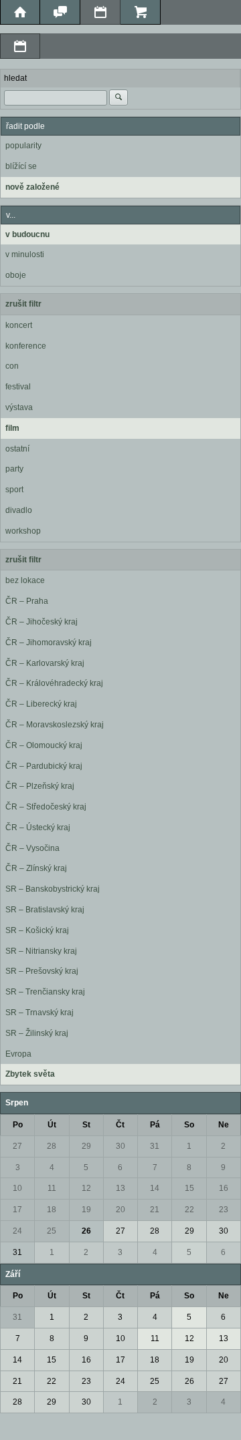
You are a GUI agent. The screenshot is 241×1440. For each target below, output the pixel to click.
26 (86, 1231)
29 (86, 1146)
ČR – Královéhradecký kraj (54, 683)
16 (223, 1188)
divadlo (18, 510)
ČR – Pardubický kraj (43, 766)
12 (86, 1188)
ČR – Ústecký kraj (37, 827)
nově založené (32, 187)
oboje (15, 275)
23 (223, 1209)
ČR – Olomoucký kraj (43, 745)
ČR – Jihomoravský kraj (48, 642)
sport (14, 489)
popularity (23, 145)
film (12, 428)
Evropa (18, 1054)
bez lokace (25, 580)
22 (189, 1209)
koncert (18, 325)
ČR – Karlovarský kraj (44, 663)
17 (17, 1209)
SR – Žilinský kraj (36, 1033)
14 (154, 1188)
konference (25, 346)
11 (52, 1188)
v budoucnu (27, 234)
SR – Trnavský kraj (39, 1012)
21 (154, 1209)
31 (154, 1146)
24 (17, 1231)
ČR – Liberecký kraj (41, 704)
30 (120, 1146)
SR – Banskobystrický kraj (52, 889)
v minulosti (24, 254)
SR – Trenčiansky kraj (45, 992)
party (14, 469)
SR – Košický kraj (37, 930)
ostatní (17, 449)
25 (51, 1231)
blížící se (21, 166)
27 (17, 1146)
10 (17, 1188)
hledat (15, 78)
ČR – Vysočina (32, 848)
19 (86, 1209)
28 (51, 1146)
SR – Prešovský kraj (41, 971)
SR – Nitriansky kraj (41, 951)
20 (120, 1209)
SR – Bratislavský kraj (44, 909)
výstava (19, 407)
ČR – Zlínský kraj (36, 868)
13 (120, 1188)
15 (189, 1188)
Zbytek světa (30, 1074)
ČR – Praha (26, 601)
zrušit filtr (23, 304)
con (12, 366)
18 (51, 1209)
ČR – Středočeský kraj (45, 807)
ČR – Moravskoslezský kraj (54, 724)
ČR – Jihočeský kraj (41, 621)
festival (18, 386)
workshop (23, 531)
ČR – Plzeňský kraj (39, 786)
